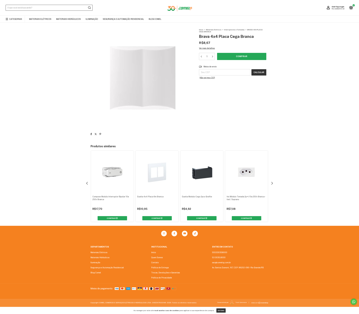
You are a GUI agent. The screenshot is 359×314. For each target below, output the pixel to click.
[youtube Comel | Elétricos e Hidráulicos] (184, 233)
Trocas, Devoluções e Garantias (165, 273)
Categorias (15, 19)
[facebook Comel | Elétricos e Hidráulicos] (174, 233)
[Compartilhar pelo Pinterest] (100, 134)
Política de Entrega (160, 267)
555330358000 (219, 252)
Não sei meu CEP (207, 78)
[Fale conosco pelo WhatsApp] (354, 302)
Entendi (221, 310)
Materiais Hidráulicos (68, 19)
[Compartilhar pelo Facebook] (91, 134)
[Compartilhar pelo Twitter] (96, 134)
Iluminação (92, 19)
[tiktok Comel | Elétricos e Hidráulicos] (195, 233)
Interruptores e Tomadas (234, 30)
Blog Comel (155, 19)
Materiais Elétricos (40, 19)
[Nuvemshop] (260, 303)
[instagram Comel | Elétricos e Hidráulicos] (164, 233)
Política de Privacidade (161, 278)
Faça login (340, 7)
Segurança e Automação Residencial (123, 19)
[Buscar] (89, 7)
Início (201, 30)
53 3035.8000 (218, 257)
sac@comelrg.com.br (221, 262)
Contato (155, 262)
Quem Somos (157, 257)
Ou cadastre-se (338, 9)
